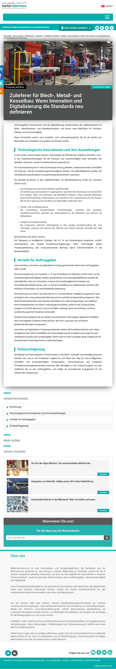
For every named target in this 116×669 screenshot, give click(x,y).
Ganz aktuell (18, 36)
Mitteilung (29, 36)
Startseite (7, 36)
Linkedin (102, 28)
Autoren (65, 660)
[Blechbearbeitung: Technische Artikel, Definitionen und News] (13, 4)
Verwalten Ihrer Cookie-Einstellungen (85, 660)
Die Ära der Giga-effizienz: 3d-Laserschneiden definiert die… (61, 463)
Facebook (112, 28)
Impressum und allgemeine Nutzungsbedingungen (24, 660)
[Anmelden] (8, 653)
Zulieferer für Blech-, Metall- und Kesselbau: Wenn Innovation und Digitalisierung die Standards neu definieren (57, 37)
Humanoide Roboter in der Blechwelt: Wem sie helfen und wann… (64, 499)
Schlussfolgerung (19, 425)
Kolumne (103, 474)
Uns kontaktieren (54, 660)
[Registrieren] (15, 653)
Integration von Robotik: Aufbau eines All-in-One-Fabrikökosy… (63, 481)
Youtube (97, 28)
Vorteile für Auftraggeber (23, 419)
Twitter (107, 28)
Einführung (15, 406)
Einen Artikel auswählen (75, 28)
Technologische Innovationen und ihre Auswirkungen (38, 413)
